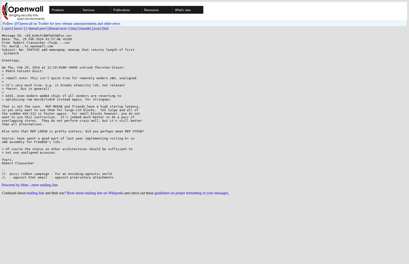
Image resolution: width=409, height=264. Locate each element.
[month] (85, 28)
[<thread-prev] (36, 28)
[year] (96, 28)
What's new (183, 10)
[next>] (19, 28)
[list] (105, 28)
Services (89, 10)
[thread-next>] (59, 28)
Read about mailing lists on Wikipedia (95, 193)
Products (58, 10)
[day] (74, 28)
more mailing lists (44, 185)
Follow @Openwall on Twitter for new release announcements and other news (61, 24)
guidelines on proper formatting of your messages (191, 193)
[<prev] (7, 28)
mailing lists (35, 193)
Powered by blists (15, 185)
